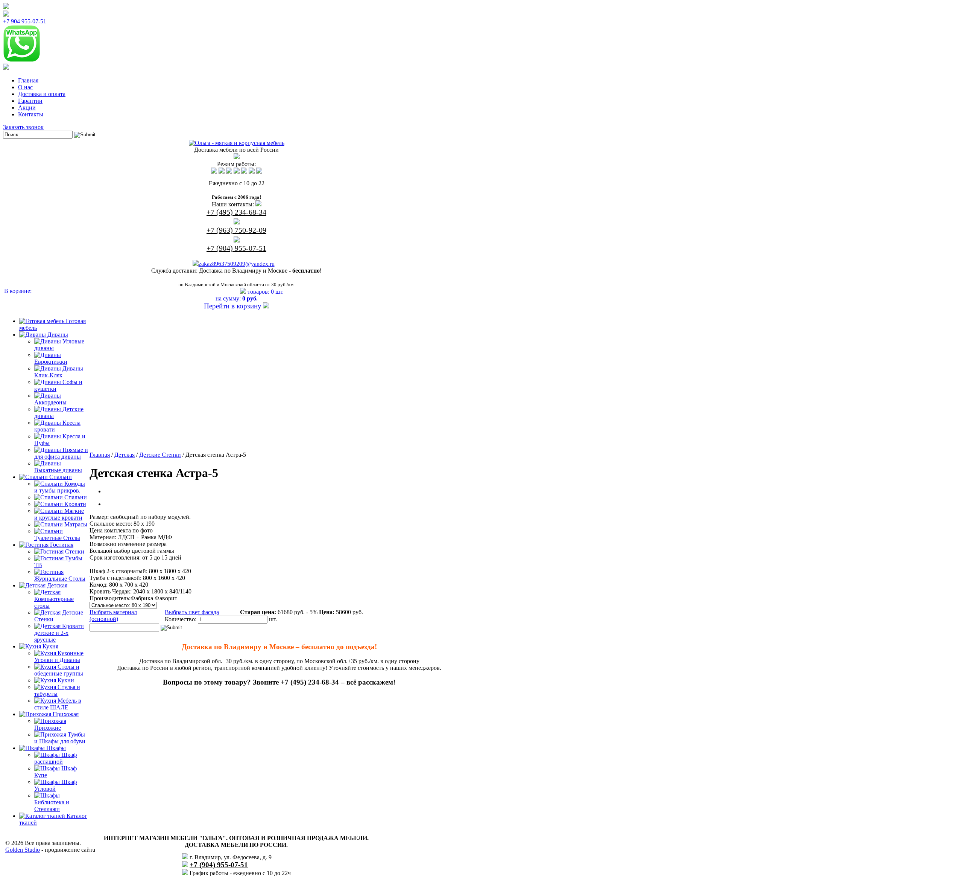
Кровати (75, 504)
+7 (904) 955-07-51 (236, 248)
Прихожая (66, 714)
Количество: (180, 619)
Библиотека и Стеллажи (51, 805)
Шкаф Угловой (55, 785)
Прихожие (47, 727)
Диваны (57, 334)
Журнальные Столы (59, 578)
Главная (28, 80)
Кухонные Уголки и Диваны (59, 656)
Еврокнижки (50, 361)
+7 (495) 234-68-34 (236, 212)
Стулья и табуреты (57, 690)
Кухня (50, 646)
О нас (25, 87)
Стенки (74, 551)
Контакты (30, 114)
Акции (27, 107)
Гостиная (61, 544)
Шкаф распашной (55, 758)
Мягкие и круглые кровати (59, 514)
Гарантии (30, 101)
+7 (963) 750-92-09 (236, 230)
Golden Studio (22, 849)
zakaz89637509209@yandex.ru (237, 264)
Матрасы (75, 524)
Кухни (66, 680)
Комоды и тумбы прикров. (59, 487)
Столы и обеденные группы (58, 670)
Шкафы (56, 748)
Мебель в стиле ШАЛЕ (57, 704)
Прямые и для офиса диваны (61, 453)
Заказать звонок (23, 127)
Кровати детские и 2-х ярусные (59, 633)
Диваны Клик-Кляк (58, 371)
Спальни (60, 477)
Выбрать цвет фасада (192, 612)
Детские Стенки (160, 454)
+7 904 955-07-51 (24, 21)
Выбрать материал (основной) (113, 615)
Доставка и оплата (41, 94)
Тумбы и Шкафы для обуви (59, 737)
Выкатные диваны (58, 470)
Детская (57, 585)
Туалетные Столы (57, 538)
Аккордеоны (50, 402)
